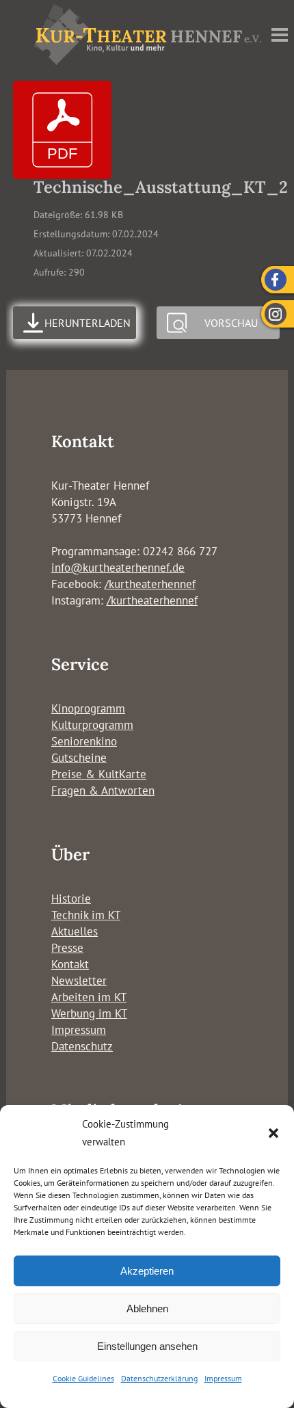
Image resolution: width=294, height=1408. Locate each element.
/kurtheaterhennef (150, 584)
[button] (273, 1133)
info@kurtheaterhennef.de (118, 567)
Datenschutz (82, 1046)
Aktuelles (74, 931)
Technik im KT (85, 914)
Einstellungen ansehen (147, 1346)
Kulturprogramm (92, 724)
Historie (71, 898)
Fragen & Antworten (103, 790)
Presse (67, 947)
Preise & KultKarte (98, 774)
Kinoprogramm (88, 708)
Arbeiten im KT (88, 997)
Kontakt (70, 964)
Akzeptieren (147, 1271)
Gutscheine (79, 757)
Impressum (223, 1378)
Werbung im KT (89, 1013)
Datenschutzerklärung (159, 1378)
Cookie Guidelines (83, 1378)
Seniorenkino (84, 741)
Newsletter (79, 980)
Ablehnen (147, 1308)
